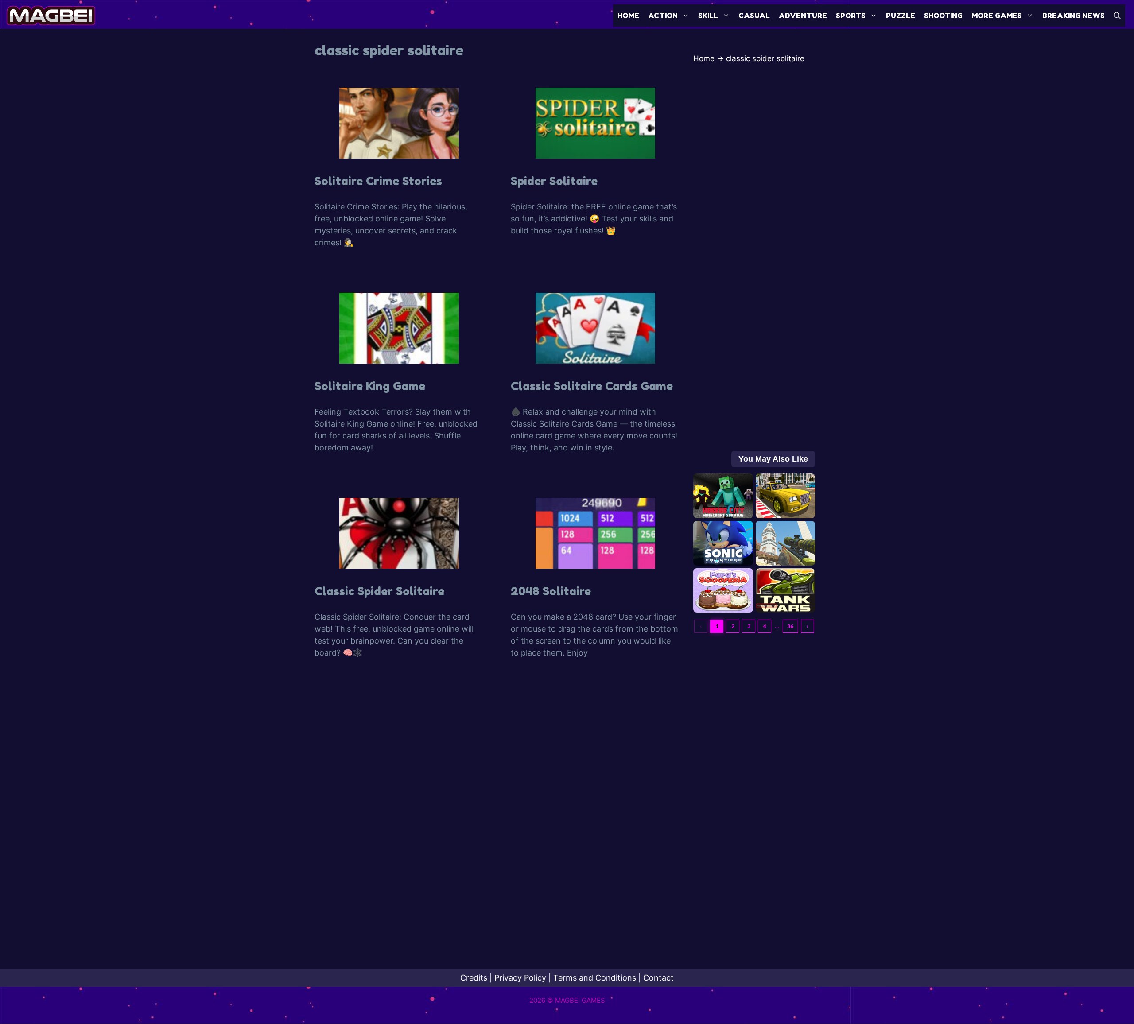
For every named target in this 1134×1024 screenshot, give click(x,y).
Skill (708, 15)
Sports (851, 15)
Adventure (803, 15)
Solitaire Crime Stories (378, 181)
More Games (996, 15)
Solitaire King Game (370, 386)
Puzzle (900, 15)
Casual (754, 15)
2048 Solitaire (551, 591)
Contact (658, 977)
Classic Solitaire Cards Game (592, 386)
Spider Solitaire (554, 181)
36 (790, 626)
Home (628, 15)
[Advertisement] (754, 277)
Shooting (943, 15)
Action (663, 15)
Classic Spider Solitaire (379, 591)
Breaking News (1073, 15)
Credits (473, 977)
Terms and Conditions (594, 977)
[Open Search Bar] (1117, 15)
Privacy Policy (520, 977)
